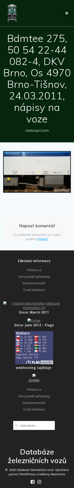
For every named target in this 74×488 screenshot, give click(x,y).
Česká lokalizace (34, 290)
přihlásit (42, 239)
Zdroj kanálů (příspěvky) (34, 277)
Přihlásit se (34, 270)
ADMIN (34, 380)
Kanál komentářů (34, 283)
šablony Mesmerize (52, 474)
